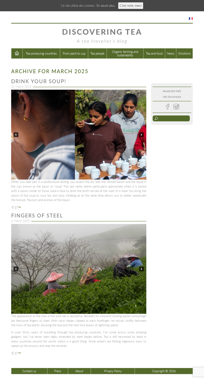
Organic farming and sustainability (125, 53)
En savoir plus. (106, 5)
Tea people (97, 53)
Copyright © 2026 (164, 371)
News (170, 53)
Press (57, 371)
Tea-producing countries (41, 53)
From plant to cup (74, 53)
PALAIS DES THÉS (172, 91)
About (79, 371)
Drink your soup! (38, 81)
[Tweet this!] (16, 207)
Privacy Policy (113, 371)
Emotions (184, 53)
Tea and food (154, 53)
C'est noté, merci (131, 5)
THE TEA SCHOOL (172, 97)
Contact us (29, 371)
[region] (78, 135)
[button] (16, 134)
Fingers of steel (37, 215)
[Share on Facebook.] (12, 207)
